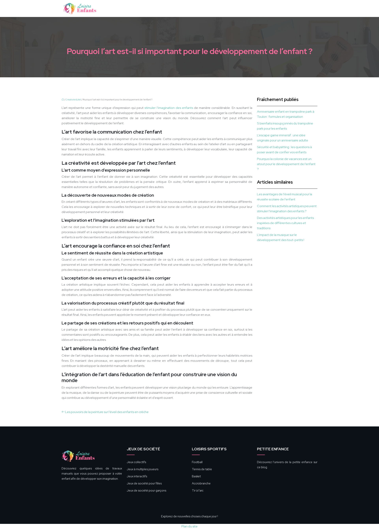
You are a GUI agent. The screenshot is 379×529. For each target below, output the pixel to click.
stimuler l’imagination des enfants (168, 108)
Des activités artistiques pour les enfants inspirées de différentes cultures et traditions (285, 223)
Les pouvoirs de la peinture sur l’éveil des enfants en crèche (107, 412)
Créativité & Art (73, 99)
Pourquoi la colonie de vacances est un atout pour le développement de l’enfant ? (286, 164)
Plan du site (189, 526)
